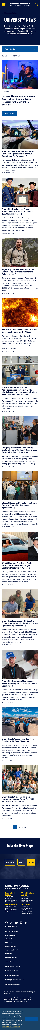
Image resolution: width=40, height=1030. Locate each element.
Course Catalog (10, 950)
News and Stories (10, 13)
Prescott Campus (11, 904)
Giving (7, 942)
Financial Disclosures (12, 971)
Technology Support (22, 1001)
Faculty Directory (10, 935)
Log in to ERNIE (12, 926)
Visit (21, 862)
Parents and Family (11, 931)
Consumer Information (12, 966)
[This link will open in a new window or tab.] (6, 922)
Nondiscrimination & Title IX (22, 998)
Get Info (10, 862)
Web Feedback (8, 1001)
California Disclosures (12, 984)
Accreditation (9, 962)
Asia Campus (25, 904)
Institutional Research (12, 975)
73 (25, 827)
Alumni (7, 939)
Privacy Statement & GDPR (12, 999)
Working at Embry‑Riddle (13, 980)
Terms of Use (27, 999)
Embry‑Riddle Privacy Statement (11, 1026)
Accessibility (8, 998)
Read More (9, 113)
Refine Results (10, 49)
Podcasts (8, 953)
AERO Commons (10, 946)
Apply (31, 862)
